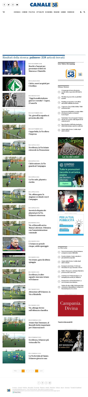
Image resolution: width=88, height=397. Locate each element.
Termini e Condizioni (75, 387)
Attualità (40, 12)
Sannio (63, 12)
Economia (48, 12)
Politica (32, 12)
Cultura (58, 387)
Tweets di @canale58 (65, 322)
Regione (56, 12)
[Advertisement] (44, 39)
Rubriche (70, 12)
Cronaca (17, 12)
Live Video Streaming (66, 64)
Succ (41, 371)
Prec (15, 371)
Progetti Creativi (49, 389)
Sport (62, 387)
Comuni (24, 12)
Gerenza (67, 387)
